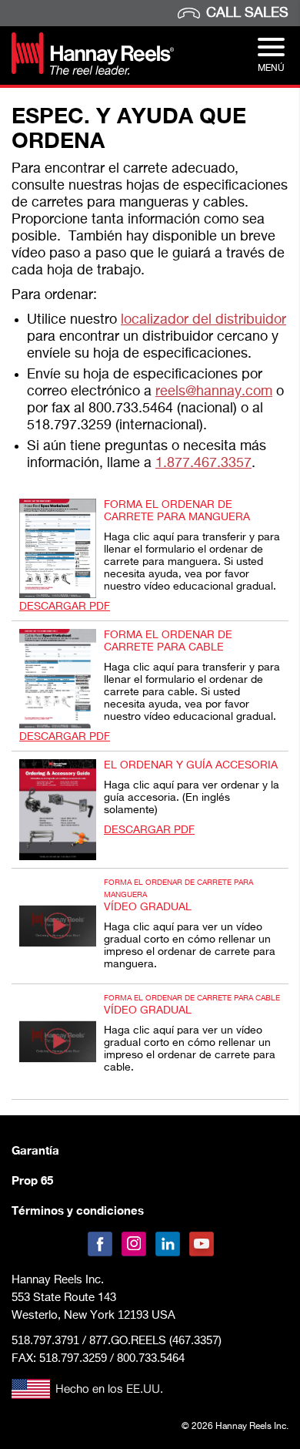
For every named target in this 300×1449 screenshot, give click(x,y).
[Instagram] (134, 1244)
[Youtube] (201, 1244)
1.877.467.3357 (203, 463)
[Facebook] (100, 1244)
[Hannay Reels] (93, 71)
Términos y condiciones (78, 1210)
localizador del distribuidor (203, 320)
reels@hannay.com (213, 391)
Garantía (35, 1150)
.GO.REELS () (155, 1340)
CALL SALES (247, 13)
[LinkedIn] (167, 1244)
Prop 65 (32, 1180)
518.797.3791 (45, 1339)
